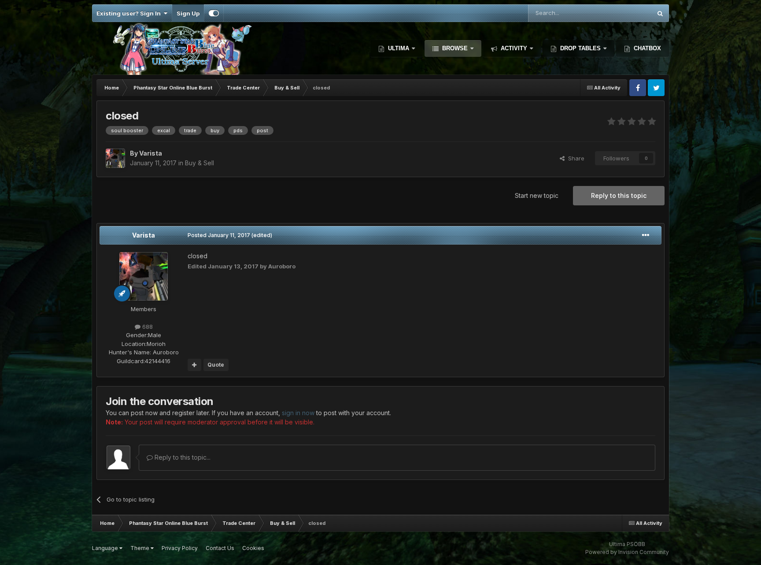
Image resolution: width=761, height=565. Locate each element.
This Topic (625, 13)
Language (105, 548)
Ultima (398, 48)
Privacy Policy (180, 548)
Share (574, 158)
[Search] (660, 13)
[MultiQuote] (194, 365)
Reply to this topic (618, 195)
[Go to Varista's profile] (115, 158)
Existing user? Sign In (129, 13)
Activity (514, 48)
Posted (219, 235)
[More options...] (645, 235)
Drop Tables (580, 48)
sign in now (298, 412)
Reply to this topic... (182, 457)
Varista (143, 235)
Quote (215, 364)
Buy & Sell (199, 163)
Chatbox (646, 48)
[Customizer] (213, 13)
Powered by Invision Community (627, 552)
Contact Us (220, 548)
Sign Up (188, 13)
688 (146, 326)
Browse (454, 48)
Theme (140, 548)
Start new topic (536, 195)
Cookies (253, 548)
